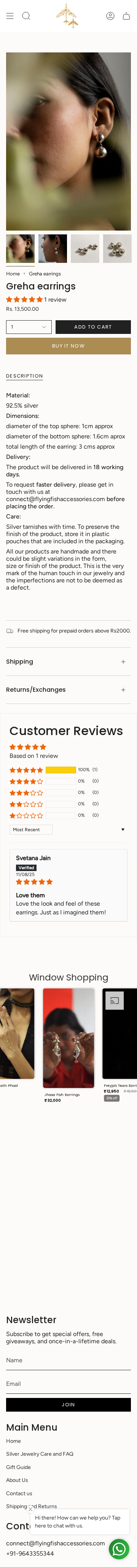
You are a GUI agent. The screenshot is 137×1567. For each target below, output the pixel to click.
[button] (25, 299)
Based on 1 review (34, 755)
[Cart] (126, 15)
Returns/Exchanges (36, 689)
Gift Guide (18, 1467)
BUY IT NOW (68, 345)
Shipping (19, 661)
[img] (68, 882)
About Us (17, 1480)
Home (13, 273)
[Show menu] (10, 15)
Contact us (19, 1493)
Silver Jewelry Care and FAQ (39, 1454)
